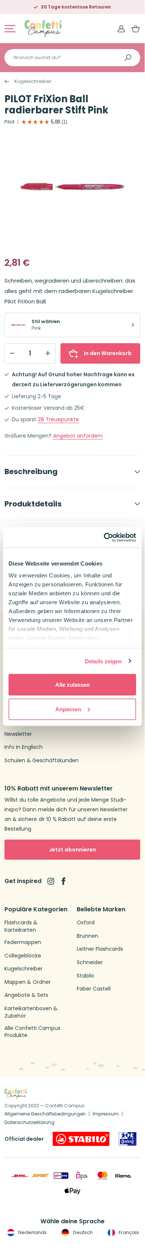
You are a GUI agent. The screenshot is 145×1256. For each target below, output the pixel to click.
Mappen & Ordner (27, 982)
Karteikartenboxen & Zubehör (30, 1012)
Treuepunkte (58, 419)
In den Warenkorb (108, 353)
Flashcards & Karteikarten (20, 926)
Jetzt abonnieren (72, 849)
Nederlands (32, 1232)
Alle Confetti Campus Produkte (32, 1032)
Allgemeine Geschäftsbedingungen (45, 1114)
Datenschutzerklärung (29, 1122)
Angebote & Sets (26, 995)
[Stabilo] (81, 1139)
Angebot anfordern (78, 435)
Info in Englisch (23, 747)
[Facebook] (63, 881)
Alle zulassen (72, 685)
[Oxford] (127, 1139)
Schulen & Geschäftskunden (41, 760)
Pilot (9, 122)
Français (128, 1232)
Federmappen (22, 942)
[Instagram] (50, 881)
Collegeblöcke (22, 955)
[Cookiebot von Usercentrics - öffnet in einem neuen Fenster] (104, 537)
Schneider (90, 962)
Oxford (86, 922)
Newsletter (18, 734)
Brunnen (87, 936)
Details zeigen (103, 661)
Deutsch (82, 1232)
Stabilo (85, 975)
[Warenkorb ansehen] (135, 28)
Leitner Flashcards (100, 949)
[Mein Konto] (121, 28)
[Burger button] (10, 28)
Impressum (106, 1114)
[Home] (43, 28)
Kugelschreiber (33, 81)
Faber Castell (94, 988)
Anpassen (68, 709)
